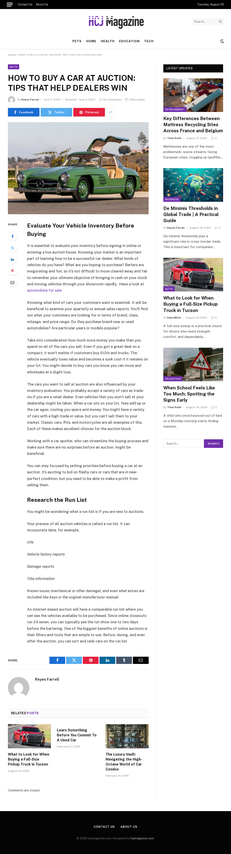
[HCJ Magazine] (115, 21)
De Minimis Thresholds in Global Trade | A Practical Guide (191, 214)
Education (129, 41)
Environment (175, 109)
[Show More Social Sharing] (110, 112)
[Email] (12, 282)
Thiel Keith (174, 138)
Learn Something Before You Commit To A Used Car (77, 735)
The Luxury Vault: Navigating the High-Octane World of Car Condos (124, 761)
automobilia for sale (44, 290)
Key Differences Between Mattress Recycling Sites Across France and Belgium (193, 124)
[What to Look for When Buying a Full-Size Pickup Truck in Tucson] (29, 736)
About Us (42, 4)
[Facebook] (12, 236)
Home (91, 41)
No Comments (112, 99)
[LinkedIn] (12, 259)
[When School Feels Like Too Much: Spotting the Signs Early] (193, 364)
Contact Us (25, 4)
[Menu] (10, 4)
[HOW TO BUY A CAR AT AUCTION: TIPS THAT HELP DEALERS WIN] (78, 168)
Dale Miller (174, 317)
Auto (13, 66)
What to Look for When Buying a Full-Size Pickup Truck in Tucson (28, 759)
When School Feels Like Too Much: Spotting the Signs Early (189, 394)
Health (108, 41)
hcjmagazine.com (142, 838)
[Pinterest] (12, 270)
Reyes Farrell (30, 99)
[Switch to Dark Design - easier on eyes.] (221, 41)
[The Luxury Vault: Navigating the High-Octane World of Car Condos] (127, 736)
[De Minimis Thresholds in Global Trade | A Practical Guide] (193, 185)
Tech (149, 41)
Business (172, 199)
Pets (77, 41)
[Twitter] (12, 247)
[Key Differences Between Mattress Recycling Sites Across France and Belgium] (193, 95)
